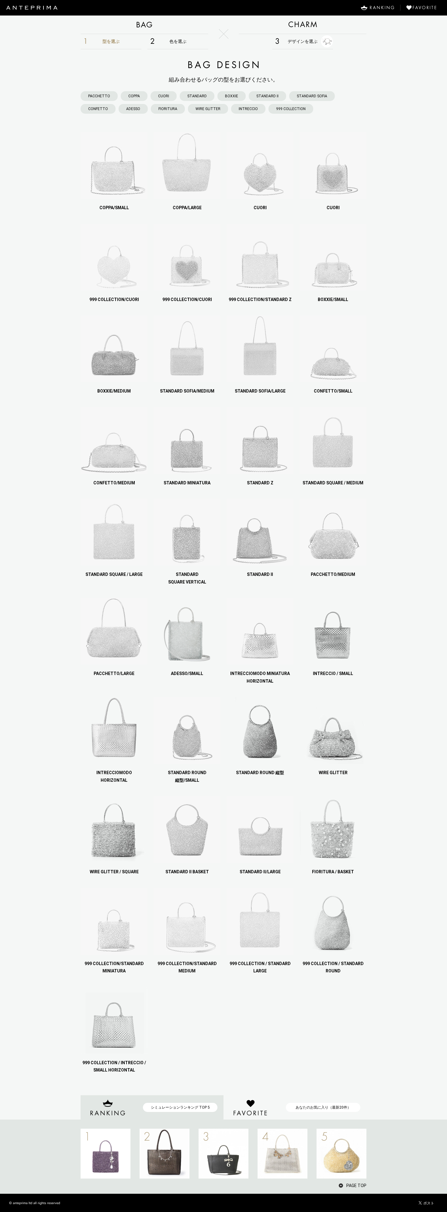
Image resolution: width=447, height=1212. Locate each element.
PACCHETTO (99, 96)
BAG (144, 25)
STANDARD (197, 96)
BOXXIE (231, 96)
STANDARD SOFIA (312, 96)
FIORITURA (167, 109)
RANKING (377, 7)
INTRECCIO (248, 109)
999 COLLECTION (291, 109)
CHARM (302, 25)
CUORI (163, 96)
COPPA (134, 96)
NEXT (377, 1154)
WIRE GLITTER (208, 109)
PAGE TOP (356, 1185)
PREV (70, 1154)
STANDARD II (267, 96)
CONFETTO (98, 109)
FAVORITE (423, 7)
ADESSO (133, 109)
